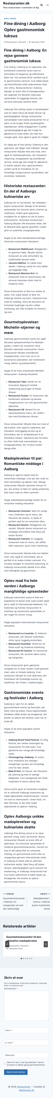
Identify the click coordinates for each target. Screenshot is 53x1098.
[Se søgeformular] (41, 5)
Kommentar (11, 988)
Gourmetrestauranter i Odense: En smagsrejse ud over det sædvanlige (14, 901)
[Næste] (46, 944)
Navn (8, 1030)
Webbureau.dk (26, 1090)
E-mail (9, 1042)
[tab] (21, 958)
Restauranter (23, 1086)
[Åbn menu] (47, 5)
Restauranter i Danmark (16, 42)
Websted (10, 1055)
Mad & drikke (10, 19)
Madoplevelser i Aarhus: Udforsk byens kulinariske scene (41, 901)
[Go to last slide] (7, 944)
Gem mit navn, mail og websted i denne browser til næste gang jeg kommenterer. (26, 1063)
